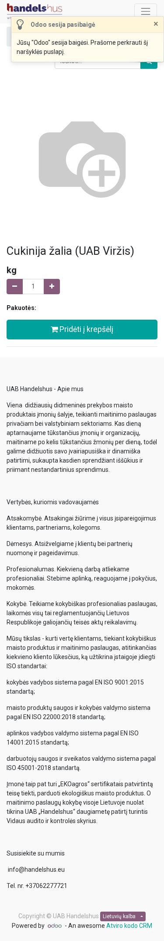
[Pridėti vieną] (52, 286)
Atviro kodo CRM (129, 925)
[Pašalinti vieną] (15, 286)
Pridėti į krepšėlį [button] (85, 329)
